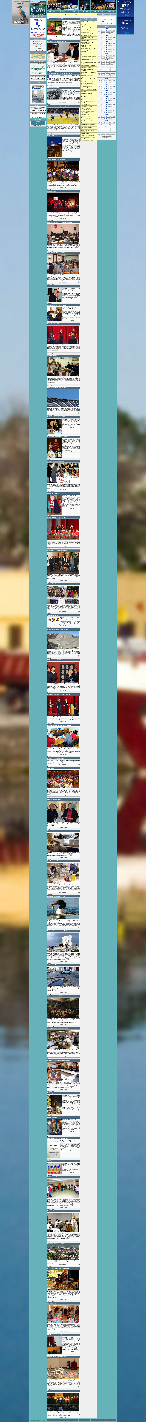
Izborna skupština (85, 54)
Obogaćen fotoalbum (86, 30)
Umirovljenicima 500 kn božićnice (87, 60)
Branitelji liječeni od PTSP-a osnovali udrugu (88, 43)
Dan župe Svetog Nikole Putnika (87, 128)
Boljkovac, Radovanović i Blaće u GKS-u (87, 84)
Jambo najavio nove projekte (88, 48)
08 (109, 30)
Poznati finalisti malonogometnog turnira (87, 33)
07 (112, 30)
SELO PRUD (38, 48)
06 (114, 30)
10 (104, 30)
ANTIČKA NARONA (38, 41)
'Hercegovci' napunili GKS (87, 106)
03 (107, 33)
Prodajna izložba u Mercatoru (88, 65)
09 (107, 30)
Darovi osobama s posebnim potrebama (88, 125)
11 (102, 30)
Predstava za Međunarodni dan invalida (87, 131)
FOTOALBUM (110, 11)
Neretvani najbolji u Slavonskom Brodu (86, 118)
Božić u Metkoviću (86, 35)
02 (109, 33)
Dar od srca (84, 95)
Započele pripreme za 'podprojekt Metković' (86, 87)
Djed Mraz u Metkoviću (87, 67)
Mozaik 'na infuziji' (86, 96)
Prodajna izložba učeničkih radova (88, 138)
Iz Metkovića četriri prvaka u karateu (88, 63)
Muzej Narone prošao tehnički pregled (88, 79)
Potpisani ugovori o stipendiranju (86, 25)
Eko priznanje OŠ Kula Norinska (87, 50)
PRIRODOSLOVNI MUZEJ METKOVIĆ (38, 44)
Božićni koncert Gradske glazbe (87, 38)
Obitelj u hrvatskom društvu (88, 135)
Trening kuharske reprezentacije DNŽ (86, 109)
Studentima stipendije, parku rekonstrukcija (88, 28)
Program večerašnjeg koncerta (88, 89)
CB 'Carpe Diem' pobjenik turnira (87, 22)
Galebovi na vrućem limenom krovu (88, 57)
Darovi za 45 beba (85, 133)
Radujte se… (84, 91)
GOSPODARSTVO (98, 11)
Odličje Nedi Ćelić (85, 116)
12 (99, 30)
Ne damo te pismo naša (87, 140)
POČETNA (52, 11)
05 (102, 33)
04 (104, 33)
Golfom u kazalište (86, 104)
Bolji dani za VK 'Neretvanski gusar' (88, 73)
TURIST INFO (84, 11)
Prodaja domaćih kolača (87, 75)
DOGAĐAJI (73, 11)
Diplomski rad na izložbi (87, 81)
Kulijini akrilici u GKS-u (87, 93)
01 (112, 33)
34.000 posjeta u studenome (88, 120)
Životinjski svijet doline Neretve (87, 99)
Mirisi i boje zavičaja (86, 122)
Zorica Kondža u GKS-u (87, 53)
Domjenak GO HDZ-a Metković (86, 46)
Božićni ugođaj (85, 114)
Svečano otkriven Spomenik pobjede (88, 102)
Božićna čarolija (85, 40)
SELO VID (38, 46)
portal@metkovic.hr (38, 125)
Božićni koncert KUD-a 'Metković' (87, 70)
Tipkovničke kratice (86, 77)
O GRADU (62, 11)
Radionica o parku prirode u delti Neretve (88, 112)
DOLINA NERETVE (38, 50)
